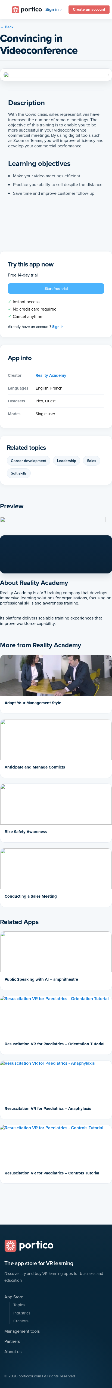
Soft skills (19, 473)
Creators (21, 1321)
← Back (6, 27)
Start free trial (56, 288)
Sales (91, 460)
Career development (28, 460)
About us (12, 1351)
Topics (19, 1305)
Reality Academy (51, 375)
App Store (13, 1297)
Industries (21, 1313)
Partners (12, 1341)
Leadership (66, 460)
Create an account (89, 9)
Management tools (22, 1331)
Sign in (52, 9)
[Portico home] (28, 1246)
